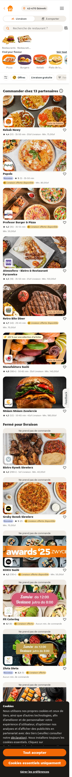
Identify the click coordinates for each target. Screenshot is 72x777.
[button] (8, 8)
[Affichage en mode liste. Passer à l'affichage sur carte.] (66, 28)
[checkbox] (9, 61)
